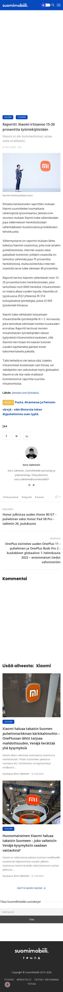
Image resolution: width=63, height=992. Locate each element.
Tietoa (31, 983)
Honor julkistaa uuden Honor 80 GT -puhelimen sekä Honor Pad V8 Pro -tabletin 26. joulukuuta (29, 519)
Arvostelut (24, 979)
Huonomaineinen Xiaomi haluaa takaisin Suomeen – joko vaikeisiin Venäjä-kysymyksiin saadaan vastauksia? (29, 843)
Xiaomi (8, 117)
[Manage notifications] (7, 984)
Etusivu (9, 979)
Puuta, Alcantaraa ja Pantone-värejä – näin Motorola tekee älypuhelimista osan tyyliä (29, 408)
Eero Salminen (31, 464)
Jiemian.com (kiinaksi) (25, 393)
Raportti (28, 497)
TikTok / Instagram (46, 979)
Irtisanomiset (11, 497)
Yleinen (21, 117)
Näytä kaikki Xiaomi (29, 888)
